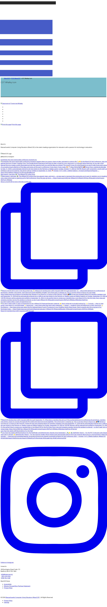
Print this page (16, 124)
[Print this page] (6, 124)
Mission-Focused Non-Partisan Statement (17, 586)
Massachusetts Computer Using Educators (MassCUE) (22, 597)
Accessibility (7, 584)
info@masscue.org (7, 574)
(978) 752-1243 (5, 578)
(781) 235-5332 (6, 576)
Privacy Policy (8, 588)
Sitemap (6, 602)
